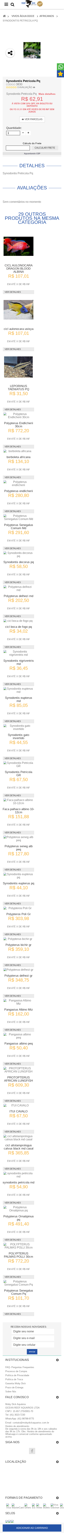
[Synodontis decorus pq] (18, 555)
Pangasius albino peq (18, 1043)
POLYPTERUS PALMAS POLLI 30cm (18, 1255)
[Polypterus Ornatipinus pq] (18, 1209)
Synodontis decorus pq (18, 562)
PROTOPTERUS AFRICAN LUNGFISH (18, 1079)
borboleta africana (18, 457)
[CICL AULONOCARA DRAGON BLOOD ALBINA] (18, 246)
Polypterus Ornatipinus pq (18, 1218)
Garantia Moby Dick (15, 1383)
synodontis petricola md (18, 1182)
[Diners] (28, 1507)
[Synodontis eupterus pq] (18, 876)
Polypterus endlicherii (18, 491)
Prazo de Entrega (14, 1387)
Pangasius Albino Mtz (18, 1009)
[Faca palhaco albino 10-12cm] (18, 802)
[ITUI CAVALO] (18, 1105)
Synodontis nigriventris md (18, 662)
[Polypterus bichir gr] (18, 939)
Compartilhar (10, 72)
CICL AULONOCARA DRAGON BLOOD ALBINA (19, 268)
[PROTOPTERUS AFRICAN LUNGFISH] (18, 1070)
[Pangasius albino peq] (18, 1036)
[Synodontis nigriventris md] (18, 653)
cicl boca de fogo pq (18, 626)
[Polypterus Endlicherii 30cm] (18, 416)
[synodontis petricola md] (18, 1175)
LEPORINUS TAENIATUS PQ (18, 387)
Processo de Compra (16, 1371)
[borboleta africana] (18, 451)
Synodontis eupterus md (18, 699)
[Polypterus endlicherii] (18, 484)
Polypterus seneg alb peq (19, 848)
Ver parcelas (33, 119)
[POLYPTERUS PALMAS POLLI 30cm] (18, 1246)
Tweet (10, 63)
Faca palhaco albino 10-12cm (18, 810)
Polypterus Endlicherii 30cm (18, 424)
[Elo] (33, 1507)
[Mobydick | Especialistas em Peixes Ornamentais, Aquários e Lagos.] (32, 4)
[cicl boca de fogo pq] (18, 620)
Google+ (10, 82)
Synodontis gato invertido (18, 736)
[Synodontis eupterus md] (18, 690)
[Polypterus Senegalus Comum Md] (18, 517)
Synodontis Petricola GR (18, 773)
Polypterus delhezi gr (18, 975)
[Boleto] (46, 1507)
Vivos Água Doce (23, 16)
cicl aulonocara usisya (18, 329)
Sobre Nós (10, 1391)
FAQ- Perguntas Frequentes (19, 1367)
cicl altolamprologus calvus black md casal (18, 1147)
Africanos (46, 16)
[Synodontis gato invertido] (18, 727)
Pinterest (10, 91)
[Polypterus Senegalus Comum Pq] (18, 1283)
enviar (32, 1351)
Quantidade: (14, 127)
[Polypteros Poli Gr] (18, 908)
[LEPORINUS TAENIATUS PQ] (18, 367)
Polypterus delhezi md (18, 596)
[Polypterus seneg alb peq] (18, 839)
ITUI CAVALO (18, 1111)
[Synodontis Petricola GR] (18, 765)
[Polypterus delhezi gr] (18, 969)
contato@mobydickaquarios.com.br (31, 1422)
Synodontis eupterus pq (18, 883)
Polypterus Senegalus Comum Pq (18, 1292)
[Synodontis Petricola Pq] (32, 50)
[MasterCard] (18, 1507)
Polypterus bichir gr (18, 945)
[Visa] (8, 1507)
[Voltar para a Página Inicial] (4, 16)
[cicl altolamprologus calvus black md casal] (18, 1138)
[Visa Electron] (55, 1507)
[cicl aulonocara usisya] (18, 309)
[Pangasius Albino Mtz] (18, 1002)
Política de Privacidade (17, 1375)
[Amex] (39, 1507)
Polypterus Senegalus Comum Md (18, 526)
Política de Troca (14, 1379)
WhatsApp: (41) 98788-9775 (19, 1418)
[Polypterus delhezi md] (18, 589)
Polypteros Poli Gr (18, 914)
